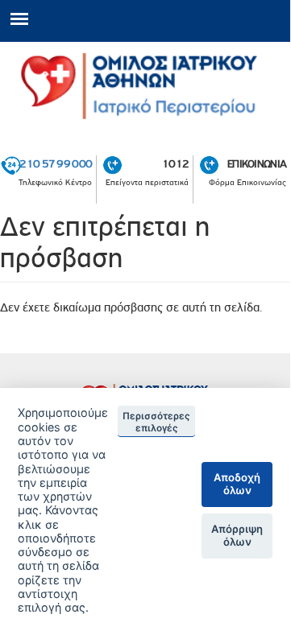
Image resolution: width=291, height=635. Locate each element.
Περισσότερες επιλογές (156, 421)
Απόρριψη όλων (237, 535)
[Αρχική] (145, 86)
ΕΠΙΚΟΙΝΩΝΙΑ (256, 163)
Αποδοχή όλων (237, 484)
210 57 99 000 (55, 163)
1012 (175, 163)
